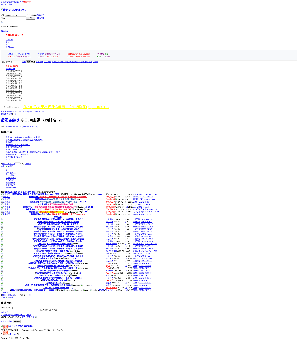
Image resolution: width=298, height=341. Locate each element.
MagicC (109, 258)
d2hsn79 (136, 253)
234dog (136, 202)
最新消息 (11, 178)
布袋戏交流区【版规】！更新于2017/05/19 (67, 214)
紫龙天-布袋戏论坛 (8, 112)
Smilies (28, 315)
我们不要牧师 (111, 244)
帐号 (3, 15)
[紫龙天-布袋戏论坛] (13, 10)
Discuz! (13, 334)
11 (92, 207)
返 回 (3, 166)
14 (126, 209)
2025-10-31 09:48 (149, 199)
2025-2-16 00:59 (145, 268)
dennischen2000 (139, 194)
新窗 (3, 192)
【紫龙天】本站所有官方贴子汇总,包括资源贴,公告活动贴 (63, 197)
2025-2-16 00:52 (145, 278)
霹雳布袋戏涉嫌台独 (14, 157)
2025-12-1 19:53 (147, 236)
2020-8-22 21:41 (152, 212)
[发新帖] (9, 166)
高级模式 (4, 312)
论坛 (9, 40)
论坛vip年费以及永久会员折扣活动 (59, 199)
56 (126, 273)
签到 (7, 42)
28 (126, 275)
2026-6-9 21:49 (146, 222)
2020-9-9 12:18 (152, 209)
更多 (34, 192)
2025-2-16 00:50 (145, 285)
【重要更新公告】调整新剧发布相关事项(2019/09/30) (54, 207)
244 (126, 202)
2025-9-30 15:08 (151, 244)
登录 (24, 317)
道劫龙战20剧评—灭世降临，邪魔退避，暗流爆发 (62, 246)
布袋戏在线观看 (12, 66)
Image (9, 315)
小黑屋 (14, 326)
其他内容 (11, 187)
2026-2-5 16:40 (146, 231)
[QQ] (3, 326)
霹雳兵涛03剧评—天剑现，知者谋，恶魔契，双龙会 (62, 239)
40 (126, 288)
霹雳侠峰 (39, 62)
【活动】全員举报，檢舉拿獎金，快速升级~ (54, 209)
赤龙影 (108, 285)
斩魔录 (95, 62)
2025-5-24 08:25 (146, 253)
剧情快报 (10, 185)
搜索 (24, 62)
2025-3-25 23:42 (147, 258)
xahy (134, 207)
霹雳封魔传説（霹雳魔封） (53, 253)
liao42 (108, 275)
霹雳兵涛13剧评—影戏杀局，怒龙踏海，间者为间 (62, 234)
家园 (10, 47)
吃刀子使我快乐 (139, 209)
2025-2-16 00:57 (145, 275)
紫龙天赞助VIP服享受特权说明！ (61, 204)
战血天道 (47, 62)
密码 (3, 18)
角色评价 (10, 183)
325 (126, 207)
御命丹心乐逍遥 (12, 127)
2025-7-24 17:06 (151, 251)
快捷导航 (4, 31)
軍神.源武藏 (110, 207)
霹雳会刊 (77, 62)
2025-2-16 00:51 (145, 280)
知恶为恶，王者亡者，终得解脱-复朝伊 (62, 222)
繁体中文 (27, 2)
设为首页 (4, 2)
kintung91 (136, 258)
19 (126, 280)
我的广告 (19, 2)
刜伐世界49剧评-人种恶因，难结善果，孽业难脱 (62, 261)
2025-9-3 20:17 (146, 246)
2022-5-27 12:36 (144, 204)
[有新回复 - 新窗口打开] (2, 220)
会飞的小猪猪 (111, 288)
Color (5, 315)
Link (14, 315)
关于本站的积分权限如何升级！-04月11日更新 (58, 202)
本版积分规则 (6, 321)
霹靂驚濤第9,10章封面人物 (57, 266)
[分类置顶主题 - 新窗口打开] (5, 214)
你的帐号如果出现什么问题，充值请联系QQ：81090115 (66, 107)
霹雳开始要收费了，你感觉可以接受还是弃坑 (24, 140)
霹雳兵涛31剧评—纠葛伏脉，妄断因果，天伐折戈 (62, 219)
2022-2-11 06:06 (143, 207)
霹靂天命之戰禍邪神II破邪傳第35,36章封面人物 (57, 263)
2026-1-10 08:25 (147, 197)
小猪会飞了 (110, 280)
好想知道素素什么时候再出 (17, 154)
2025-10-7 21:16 (147, 241)
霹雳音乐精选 (86, 62)
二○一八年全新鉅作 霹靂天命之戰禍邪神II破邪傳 (57, 268)
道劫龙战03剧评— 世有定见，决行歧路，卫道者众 (62, 256)
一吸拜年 (109, 219)
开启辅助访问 (6, 4)
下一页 (28, 164)
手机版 (9, 326)
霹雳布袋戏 (39, 112)
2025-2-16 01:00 (145, 263)
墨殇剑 (108, 283)
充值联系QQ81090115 (14, 35)
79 (126, 285)
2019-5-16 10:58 (144, 214)
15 (126, 266)
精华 (29, 192)
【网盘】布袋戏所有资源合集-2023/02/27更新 (40, 194)
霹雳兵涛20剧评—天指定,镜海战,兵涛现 (62, 229)
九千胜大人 (34, 127)
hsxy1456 (109, 271)
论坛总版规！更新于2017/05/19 (51, 212)
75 (126, 212)
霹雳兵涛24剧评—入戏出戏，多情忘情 (62, 224)
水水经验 (9, 142)
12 (126, 263)
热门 (20, 192)
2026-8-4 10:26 (146, 219)
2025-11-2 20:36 (147, 239)
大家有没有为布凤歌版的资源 (59, 244)
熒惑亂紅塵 (24, 127)
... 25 (13, 164)
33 (78, 258)
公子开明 (109, 290)
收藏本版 (6, 114)
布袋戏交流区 (28, 112)
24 (126, 253)
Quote (18, 315)
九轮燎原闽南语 (58, 62)
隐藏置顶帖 (17, 194)
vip (7, 37)
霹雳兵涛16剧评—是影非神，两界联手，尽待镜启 (62, 231)
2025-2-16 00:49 (145, 290)
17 (126, 197)
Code (23, 315)
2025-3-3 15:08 (146, 261)
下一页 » (4, 293)
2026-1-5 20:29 (146, 234)
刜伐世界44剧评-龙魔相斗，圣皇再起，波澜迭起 (62, 278)
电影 (7, 44)
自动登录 (32, 15)
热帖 (25, 192)
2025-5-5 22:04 (146, 256)
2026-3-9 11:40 (151, 194)
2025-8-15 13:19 (147, 249)
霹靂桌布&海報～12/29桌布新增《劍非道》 (23, 137)
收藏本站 (12, 2)
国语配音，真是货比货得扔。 (18, 145)
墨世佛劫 (69, 62)
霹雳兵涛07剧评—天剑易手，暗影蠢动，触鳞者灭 (62, 236)
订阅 (14, 114)
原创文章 (10, 175)
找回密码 (40, 15)
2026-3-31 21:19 (147, 227)
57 (126, 204)
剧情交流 (11, 173)
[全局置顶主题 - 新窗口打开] (5, 194)
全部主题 (9, 192)
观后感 (10, 180)
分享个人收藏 (11, 150)
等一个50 (9, 159)
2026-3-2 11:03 (146, 229)
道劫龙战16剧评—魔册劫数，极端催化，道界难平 (62, 249)
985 (126, 258)
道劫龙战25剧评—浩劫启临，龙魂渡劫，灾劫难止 (62, 241)
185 (126, 290)
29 (126, 271)
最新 (15, 192)
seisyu (135, 204)
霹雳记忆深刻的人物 (14, 147)
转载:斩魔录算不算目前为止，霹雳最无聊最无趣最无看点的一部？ (33, 152)
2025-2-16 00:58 (145, 271)
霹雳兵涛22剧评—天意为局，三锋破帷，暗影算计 (62, 227)
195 (126, 194)
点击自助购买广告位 (14, 71)
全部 (7, 170)
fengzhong (137, 197)
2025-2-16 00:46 (145, 202)
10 (10, 164)
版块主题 (58, 217)
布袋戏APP (10, 69)
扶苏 (107, 253)
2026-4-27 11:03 (147, 224)
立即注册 (40, 18)
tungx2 (135, 214)
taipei (108, 263)
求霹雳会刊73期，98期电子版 (57, 251)
